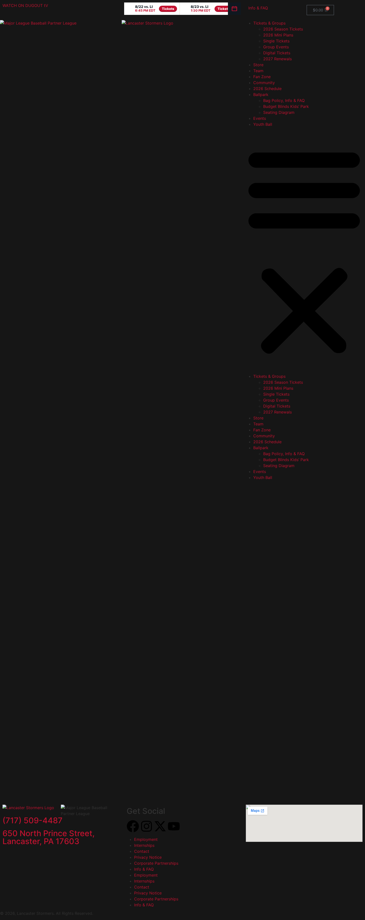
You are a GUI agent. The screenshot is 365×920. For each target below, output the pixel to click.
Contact (141, 851)
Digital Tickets (276, 52)
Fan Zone (262, 76)
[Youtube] (174, 826)
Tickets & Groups (269, 23)
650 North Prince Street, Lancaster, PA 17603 (48, 837)
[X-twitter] (160, 826)
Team (258, 70)
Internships (144, 845)
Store (258, 64)
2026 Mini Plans (278, 34)
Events (259, 118)
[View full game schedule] (234, 8)
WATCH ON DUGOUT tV (25, 5)
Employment (146, 839)
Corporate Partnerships (156, 863)
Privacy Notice (148, 857)
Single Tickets (276, 40)
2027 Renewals (277, 58)
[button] (304, 250)
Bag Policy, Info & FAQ (284, 100)
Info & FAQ (258, 7)
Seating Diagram (278, 112)
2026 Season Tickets (283, 29)
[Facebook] (133, 826)
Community (264, 82)
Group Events (276, 46)
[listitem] (152, 8)
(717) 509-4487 (32, 820)
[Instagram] (146, 826)
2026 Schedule (267, 88)
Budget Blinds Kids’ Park (286, 106)
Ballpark (260, 94)
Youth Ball (262, 124)
